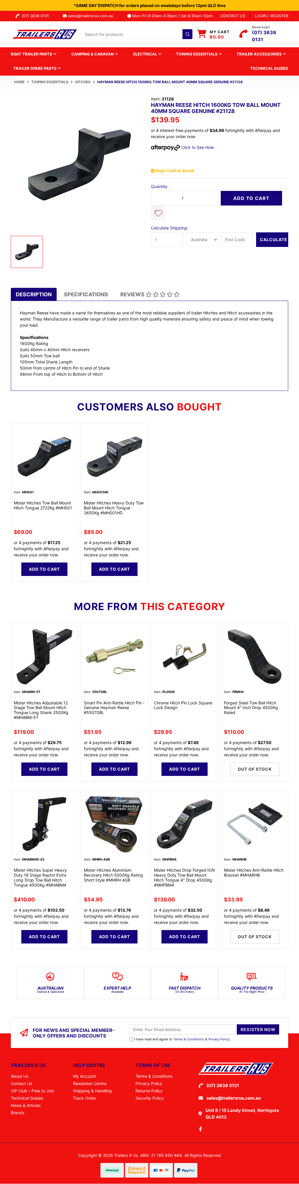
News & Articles (26, 1105)
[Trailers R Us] (44, 33)
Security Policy (149, 1098)
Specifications (86, 294)
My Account (84, 1076)
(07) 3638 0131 (36, 15)
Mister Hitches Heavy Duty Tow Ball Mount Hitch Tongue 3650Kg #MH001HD (114, 507)
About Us (19, 1076)
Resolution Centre (90, 1083)
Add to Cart (251, 198)
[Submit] (187, 34)
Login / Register (271, 15)
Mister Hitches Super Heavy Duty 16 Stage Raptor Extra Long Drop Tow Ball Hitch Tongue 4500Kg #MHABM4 (40, 877)
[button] (158, 213)
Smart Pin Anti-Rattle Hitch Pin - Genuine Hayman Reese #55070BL (114, 707)
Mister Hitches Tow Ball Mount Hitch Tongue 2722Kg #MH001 (43, 505)
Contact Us (21, 1083)
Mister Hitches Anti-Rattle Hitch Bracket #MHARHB (254, 872)
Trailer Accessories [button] (260, 54)
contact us (232, 15)
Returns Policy (149, 1090)
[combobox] (136, 34)
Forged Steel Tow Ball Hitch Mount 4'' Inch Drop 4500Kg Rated (251, 707)
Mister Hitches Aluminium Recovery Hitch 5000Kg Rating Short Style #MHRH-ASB (113, 875)
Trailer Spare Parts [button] (35, 68)
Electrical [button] (145, 54)
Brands (17, 1112)
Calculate (273, 239)
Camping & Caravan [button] (93, 54)
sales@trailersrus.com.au (92, 15)
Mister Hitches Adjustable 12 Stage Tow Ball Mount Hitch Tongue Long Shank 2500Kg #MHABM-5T (41, 710)
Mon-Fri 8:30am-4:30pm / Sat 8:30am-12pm (172, 15)
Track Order (84, 1098)
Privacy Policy (219, 1039)
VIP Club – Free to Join (32, 1090)
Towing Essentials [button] (197, 54)
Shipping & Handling (92, 1090)
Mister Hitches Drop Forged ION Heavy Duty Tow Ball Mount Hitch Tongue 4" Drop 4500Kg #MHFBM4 (184, 877)
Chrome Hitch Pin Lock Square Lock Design (183, 705)
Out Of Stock (255, 769)
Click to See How (197, 147)
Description (34, 294)
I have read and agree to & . (182, 1039)
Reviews (133, 294)
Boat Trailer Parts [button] (32, 54)
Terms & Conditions (188, 1039)
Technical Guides (269, 68)
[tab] (34, 294)
